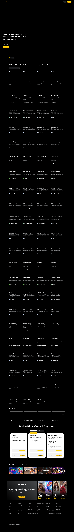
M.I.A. (38, 506)
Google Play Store (58, 510)
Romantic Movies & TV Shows (32, 513)
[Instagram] (63, 522)
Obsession (47, 509)
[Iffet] (16, 415)
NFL (18, 509)
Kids (9, 509)
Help (43, 522)
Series (14, 54)
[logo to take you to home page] (4, 1)
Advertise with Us (12, 524)
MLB (18, 513)
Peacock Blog (10, 514)
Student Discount (58, 513)
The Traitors (38, 509)
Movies (10, 506)
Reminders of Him (48, 506)
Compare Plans (58, 505)
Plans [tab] (33, 430)
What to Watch (30, 505)
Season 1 (29, 54)
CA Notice (26, 522)
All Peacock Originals (40, 514)
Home (10, 54)
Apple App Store (58, 509)
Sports (9, 510)
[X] (57, 524)
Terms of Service (11, 522)
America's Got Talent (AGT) (50, 510)
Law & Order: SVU (48, 516)
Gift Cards (57, 514)
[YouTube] (61, 522)
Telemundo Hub (30, 514)
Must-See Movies (30, 509)
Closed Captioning (58, 506)
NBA (18, 506)
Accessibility (22, 522)
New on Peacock (30, 506)
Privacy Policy (17, 522)
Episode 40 (34, 54)
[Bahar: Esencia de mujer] (30, 415)
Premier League (20, 505)
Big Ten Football (20, 510)
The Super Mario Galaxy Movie (50, 505)
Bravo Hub (29, 510)
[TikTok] (59, 522)
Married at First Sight (40, 505)
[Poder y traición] (58, 415)
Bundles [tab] (40, 430)
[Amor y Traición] (44, 415)
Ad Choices (31, 522)
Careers (50, 522)
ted (37, 513)
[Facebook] (57, 522)
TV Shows (10, 505)
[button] (16, 470)
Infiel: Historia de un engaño (21, 54)
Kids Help (46, 522)
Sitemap (10, 513)
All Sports (19, 514)
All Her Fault (38, 510)
